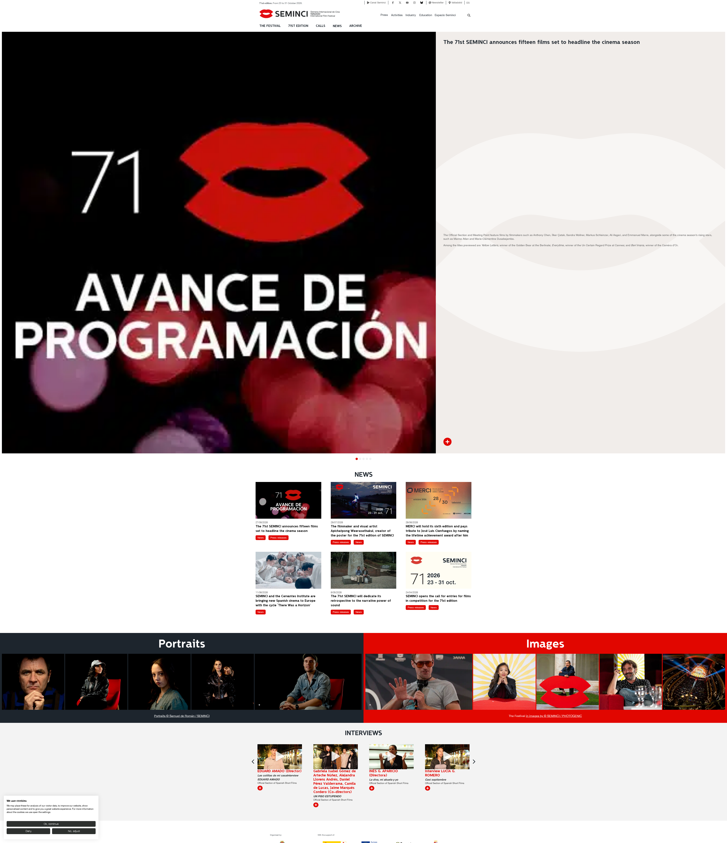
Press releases (278, 537)
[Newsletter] (430, 2)
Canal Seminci (378, 2)
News (337, 26)
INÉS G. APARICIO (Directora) (327, 773)
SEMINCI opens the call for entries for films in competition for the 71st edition (438, 598)
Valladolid (457, 2)
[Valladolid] (449, 2)
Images (545, 644)
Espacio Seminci (445, 15)
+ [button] (7, 704)
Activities (397, 15)
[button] (384, 15)
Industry (411, 15)
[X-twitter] (400, 2)
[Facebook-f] (392, 2)
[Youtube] (407, 2)
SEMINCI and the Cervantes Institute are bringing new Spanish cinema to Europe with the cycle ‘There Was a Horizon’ (285, 601)
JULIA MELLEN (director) (445, 771)
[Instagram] (414, 2)
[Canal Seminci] (368, 2)
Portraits (181, 644)
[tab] (33, 682)
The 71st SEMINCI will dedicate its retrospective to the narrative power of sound (361, 601)
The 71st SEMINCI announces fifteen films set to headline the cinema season (287, 528)
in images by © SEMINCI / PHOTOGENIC (554, 716)
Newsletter (438, 2)
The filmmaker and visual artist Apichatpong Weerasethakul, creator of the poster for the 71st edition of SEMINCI (362, 531)
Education (425, 15)
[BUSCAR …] (468, 15)
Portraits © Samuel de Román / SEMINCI (182, 716)
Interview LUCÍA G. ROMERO (384, 773)
